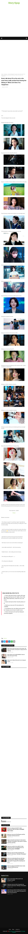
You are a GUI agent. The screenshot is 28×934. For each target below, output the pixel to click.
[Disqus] (14, 685)
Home (2, 74)
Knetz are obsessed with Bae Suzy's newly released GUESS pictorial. (16, 866)
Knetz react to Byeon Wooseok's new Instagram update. (16, 661)
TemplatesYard (12, 931)
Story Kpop (14, 3)
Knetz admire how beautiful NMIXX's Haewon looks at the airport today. (16, 655)
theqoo (14, 512)
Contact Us (17, 929)
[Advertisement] (14, 21)
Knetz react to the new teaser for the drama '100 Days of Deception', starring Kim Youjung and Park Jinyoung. (17, 649)
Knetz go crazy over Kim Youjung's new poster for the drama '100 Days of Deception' (16, 853)
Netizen (5, 74)
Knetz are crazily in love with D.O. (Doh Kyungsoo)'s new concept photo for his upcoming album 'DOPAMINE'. (15, 847)
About (13, 929)
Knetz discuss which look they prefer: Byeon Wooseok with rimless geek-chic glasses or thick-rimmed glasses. (16, 891)
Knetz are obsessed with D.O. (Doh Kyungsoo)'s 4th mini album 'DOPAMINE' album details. (15, 829)
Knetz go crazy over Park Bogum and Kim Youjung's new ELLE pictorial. (16, 835)
